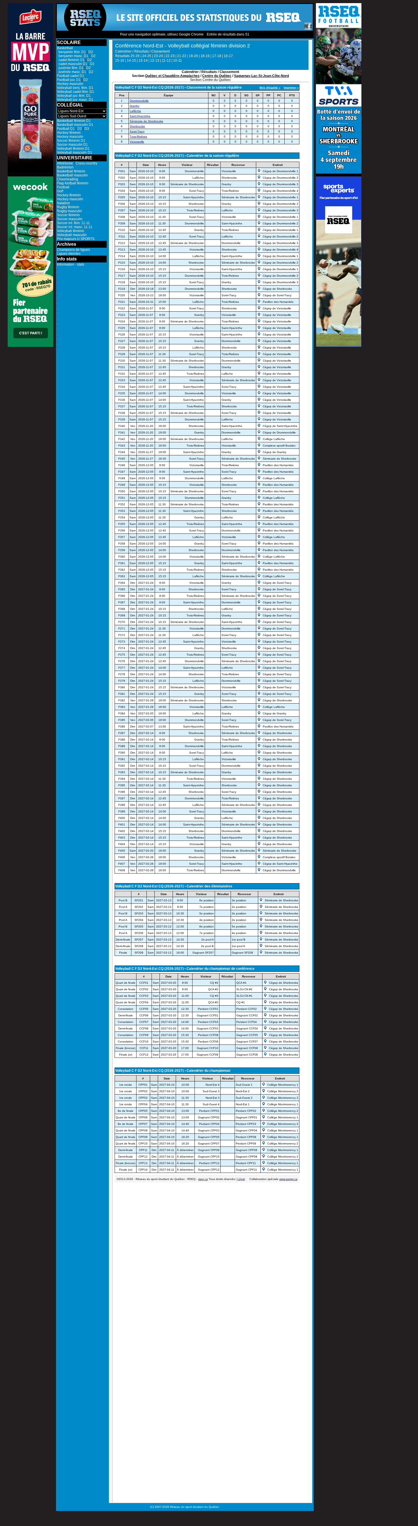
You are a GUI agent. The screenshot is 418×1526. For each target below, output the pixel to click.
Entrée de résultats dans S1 (228, 34)
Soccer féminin (68, 215)
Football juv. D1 (69, 80)
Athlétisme (65, 163)
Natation (63, 203)
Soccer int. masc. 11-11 (74, 227)
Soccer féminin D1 (71, 141)
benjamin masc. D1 (72, 56)
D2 (90, 52)
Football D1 (66, 129)
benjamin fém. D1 (71, 52)
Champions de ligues (73, 250)
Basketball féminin (71, 171)
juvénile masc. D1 (71, 72)
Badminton (65, 167)
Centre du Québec (216, 76)
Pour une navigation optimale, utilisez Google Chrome (162, 34)
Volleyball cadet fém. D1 (75, 92)
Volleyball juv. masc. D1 (75, 100)
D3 (86, 129)
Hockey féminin (69, 133)
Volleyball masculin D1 (74, 153)
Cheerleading (67, 179)
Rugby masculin (69, 211)
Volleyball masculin (72, 235)
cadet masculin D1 (72, 64)
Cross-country (86, 163)
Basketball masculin (72, 175)
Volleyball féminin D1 (73, 149)
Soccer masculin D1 (72, 145)
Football (63, 187)
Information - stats (70, 264)
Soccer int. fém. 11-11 (73, 223)
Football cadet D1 (70, 76)
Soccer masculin (69, 219)
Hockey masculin (70, 84)
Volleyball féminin (70, 231)
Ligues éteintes (68, 254)
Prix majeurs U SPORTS (75, 239)
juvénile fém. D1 (70, 68)
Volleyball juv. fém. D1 (74, 96)
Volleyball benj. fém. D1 (75, 88)
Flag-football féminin (72, 183)
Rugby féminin (68, 207)
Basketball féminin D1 (74, 121)
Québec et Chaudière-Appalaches (172, 76)
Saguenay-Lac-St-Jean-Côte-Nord (261, 76)
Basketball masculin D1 (75, 125)
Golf (60, 191)
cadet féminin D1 (71, 60)
